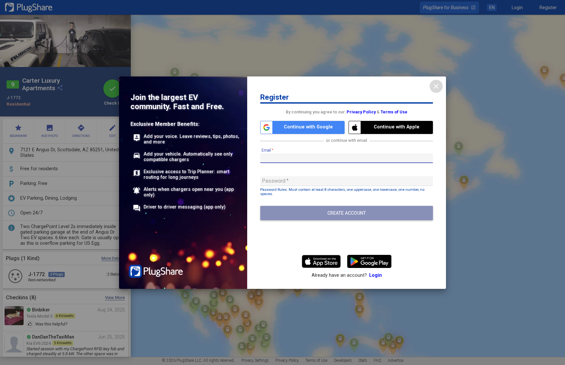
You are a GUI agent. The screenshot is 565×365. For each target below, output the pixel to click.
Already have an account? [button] (347, 275)
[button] (302, 127)
